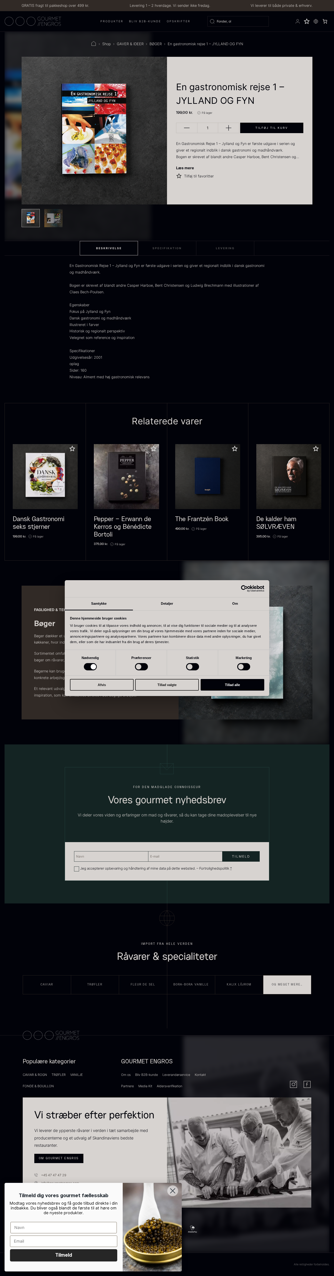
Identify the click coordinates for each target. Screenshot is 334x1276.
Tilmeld (63, 1255)
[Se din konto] (297, 21)
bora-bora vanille (191, 984)
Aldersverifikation (169, 1086)
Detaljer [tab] (167, 603)
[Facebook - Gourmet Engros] (307, 1084)
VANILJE (76, 1075)
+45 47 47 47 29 (53, 1175)
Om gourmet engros (59, 1158)
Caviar (46, 984)
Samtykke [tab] (99, 603)
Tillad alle (232, 685)
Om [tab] (235, 603)
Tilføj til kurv (271, 127)
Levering (225, 248)
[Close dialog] (172, 1190)
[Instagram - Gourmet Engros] (293, 1084)
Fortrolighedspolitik (214, 868)
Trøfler (94, 984)
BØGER (156, 44)
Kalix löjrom (239, 984)
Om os (126, 1075)
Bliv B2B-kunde (146, 1075)
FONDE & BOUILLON (38, 1086)
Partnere (127, 1086)
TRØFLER (59, 1075)
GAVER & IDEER (130, 44)
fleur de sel (143, 984)
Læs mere (185, 168)
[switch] (141, 666)
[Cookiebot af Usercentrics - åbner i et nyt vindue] (244, 588)
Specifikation (167, 248)
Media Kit (145, 1086)
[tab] (109, 248)
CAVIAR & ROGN (35, 1075)
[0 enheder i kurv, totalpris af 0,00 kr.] (325, 21)
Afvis (102, 685)
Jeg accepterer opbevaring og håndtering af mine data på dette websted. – (156, 868)
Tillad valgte (167, 685)
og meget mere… (287, 984)
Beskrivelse (109, 248)
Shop (106, 44)
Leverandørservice (176, 1075)
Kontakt (200, 1075)
